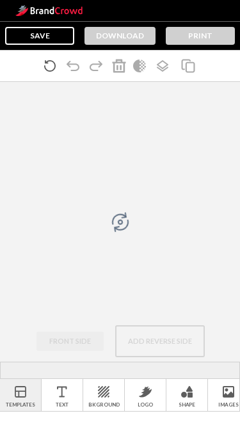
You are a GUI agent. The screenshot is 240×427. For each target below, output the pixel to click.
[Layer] (165, 66)
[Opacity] (142, 66)
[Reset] (52, 65)
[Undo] (75, 65)
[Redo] (98, 65)
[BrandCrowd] (49, 10)
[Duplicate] (190, 65)
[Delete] (121, 65)
